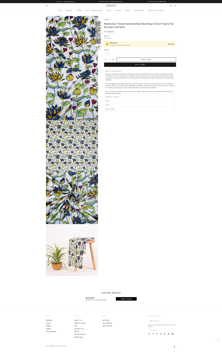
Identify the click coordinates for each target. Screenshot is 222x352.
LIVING (48, 323)
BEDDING (49, 320)
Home (106, 19)
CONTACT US (79, 329)
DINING (48, 329)
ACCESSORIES (51, 331)
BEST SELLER (107, 326)
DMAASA (53, 346)
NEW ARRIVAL (107, 323)
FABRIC (48, 326)
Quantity (106, 50)
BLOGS (76, 331)
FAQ (75, 326)
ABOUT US (78, 320)
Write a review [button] (126, 299)
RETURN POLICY (80, 334)
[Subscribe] (175, 321)
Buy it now (140, 64)
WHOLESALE (78, 337)
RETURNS (106, 320)
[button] (47, 5)
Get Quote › (171, 44)
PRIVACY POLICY (80, 323)
